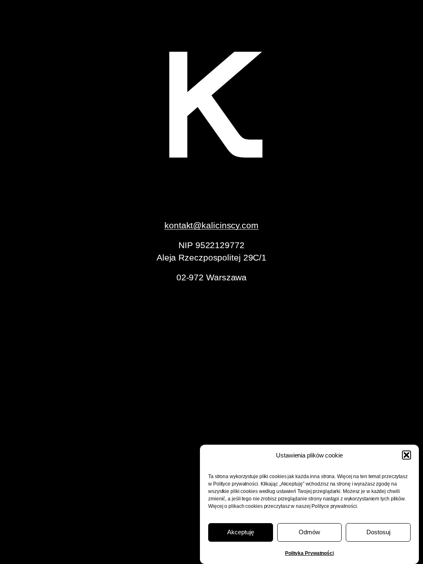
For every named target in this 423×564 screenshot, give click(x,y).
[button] (406, 455)
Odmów (309, 532)
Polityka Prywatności (309, 553)
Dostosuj (378, 532)
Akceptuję (240, 532)
